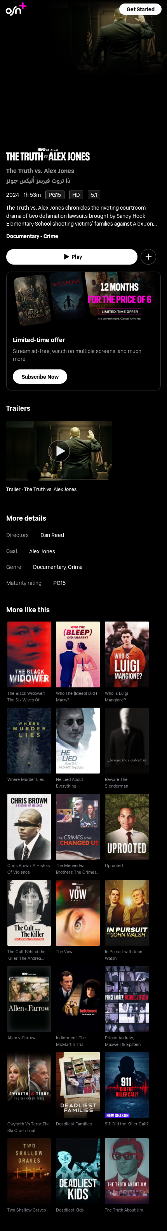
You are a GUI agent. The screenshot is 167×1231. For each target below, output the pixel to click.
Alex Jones (42, 551)
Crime (50, 236)
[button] (140, 9)
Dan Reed (52, 535)
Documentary (22, 236)
